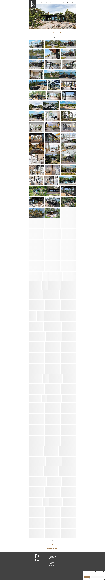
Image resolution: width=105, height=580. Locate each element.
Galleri (64, 2)
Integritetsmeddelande (95, 578)
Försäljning (73, 2)
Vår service (59, 2)
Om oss (45, 2)
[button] (103, 571)
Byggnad (54, 2)
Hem (42, 2)
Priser (68, 2)
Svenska (73, 0)
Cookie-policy (90, 578)
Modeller (50, 2)
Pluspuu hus (32, 4)
